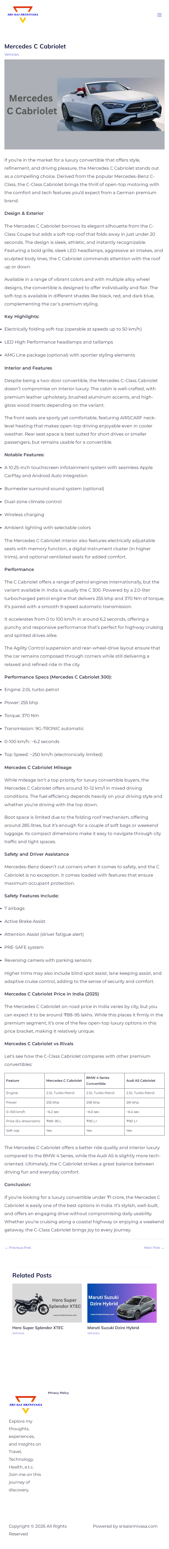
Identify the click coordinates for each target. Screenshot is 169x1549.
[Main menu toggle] (159, 15)
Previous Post (18, 1248)
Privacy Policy (58, 1392)
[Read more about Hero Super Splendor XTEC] (47, 1303)
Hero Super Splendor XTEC (38, 1327)
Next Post (154, 1248)
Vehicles (11, 54)
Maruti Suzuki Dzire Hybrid (113, 1327)
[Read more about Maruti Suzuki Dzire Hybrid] (122, 1303)
